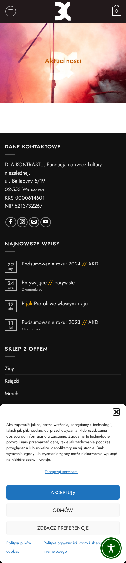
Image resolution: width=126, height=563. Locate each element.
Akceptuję (63, 492)
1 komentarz (42, 329)
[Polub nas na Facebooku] (10, 222)
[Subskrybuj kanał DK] (45, 222)
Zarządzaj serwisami (61, 472)
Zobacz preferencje (63, 528)
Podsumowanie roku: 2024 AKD (60, 264)
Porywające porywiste (48, 282)
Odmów (63, 510)
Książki (12, 380)
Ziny (9, 368)
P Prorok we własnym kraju (55, 303)
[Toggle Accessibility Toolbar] (111, 548)
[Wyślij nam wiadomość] (34, 222)
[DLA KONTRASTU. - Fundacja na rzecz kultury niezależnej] (63, 11)
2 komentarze (40, 289)
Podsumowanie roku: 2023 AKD (60, 322)
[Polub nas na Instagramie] (22, 222)
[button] (116, 412)
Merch (11, 393)
